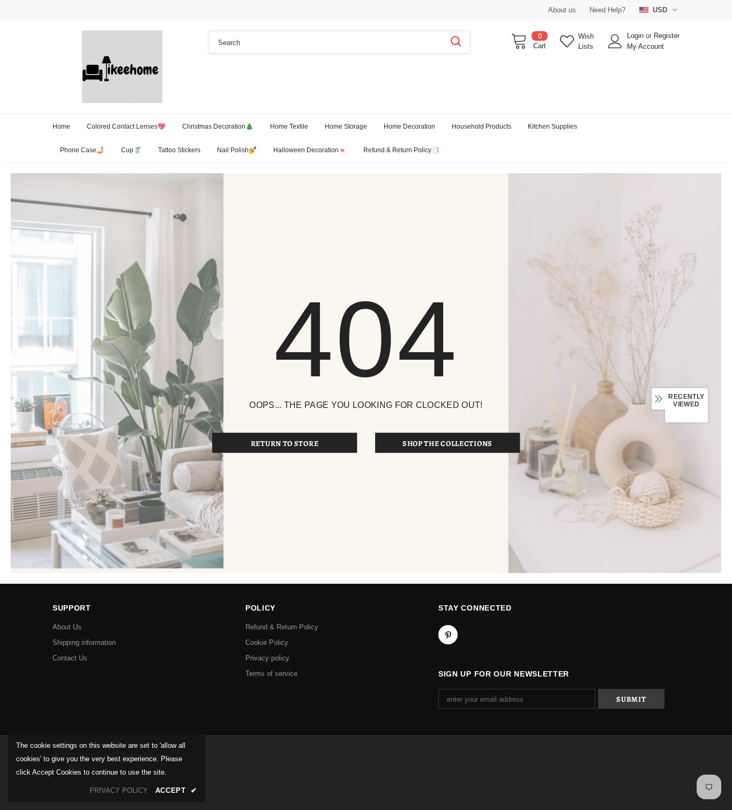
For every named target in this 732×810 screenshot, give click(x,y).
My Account (645, 46)
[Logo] (122, 67)
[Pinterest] (448, 634)
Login (636, 36)
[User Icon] (615, 41)
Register (666, 36)
